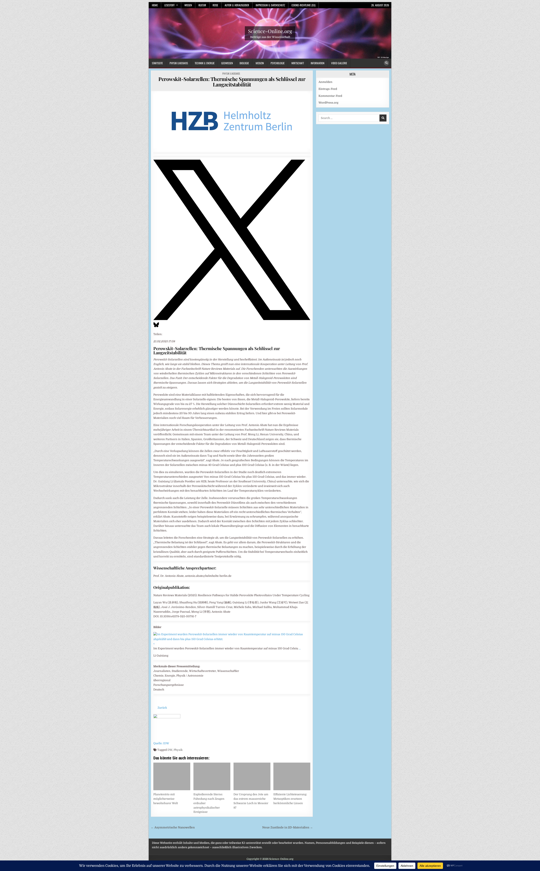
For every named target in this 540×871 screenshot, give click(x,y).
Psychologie (278, 63)
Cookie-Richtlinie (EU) (303, 5)
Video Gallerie (339, 63)
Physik (178, 749)
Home (155, 5)
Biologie (244, 63)
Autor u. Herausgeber (237, 5)
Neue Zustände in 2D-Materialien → (287, 827)
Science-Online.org (270, 31)
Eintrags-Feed (328, 88)
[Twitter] (231, 319)
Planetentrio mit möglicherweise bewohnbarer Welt (165, 799)
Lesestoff (169, 5)
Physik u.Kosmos (179, 63)
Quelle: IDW (161, 743)
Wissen (188, 5)
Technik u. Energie (205, 63)
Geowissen (227, 63)
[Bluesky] (156, 327)
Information (317, 63)
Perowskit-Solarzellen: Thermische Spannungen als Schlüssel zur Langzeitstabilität (231, 82)
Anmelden (325, 82)
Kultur (202, 5)
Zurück (162, 707)
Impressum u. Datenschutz (270, 5)
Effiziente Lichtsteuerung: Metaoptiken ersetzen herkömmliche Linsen (290, 799)
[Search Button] (386, 63)
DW (169, 749)
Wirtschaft (297, 63)
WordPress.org (328, 102)
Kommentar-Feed (330, 95)
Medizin (260, 63)
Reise (215, 5)
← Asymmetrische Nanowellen (173, 827)
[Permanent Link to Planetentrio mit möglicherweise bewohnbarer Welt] (171, 776)
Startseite (157, 63)
